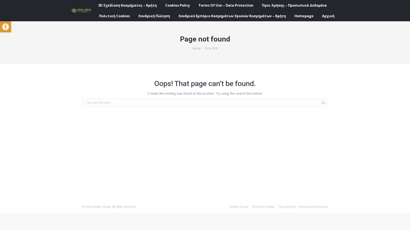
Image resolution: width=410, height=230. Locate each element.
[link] (5, 26)
